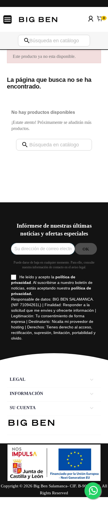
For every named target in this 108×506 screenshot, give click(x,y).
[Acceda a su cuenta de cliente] (91, 26)
